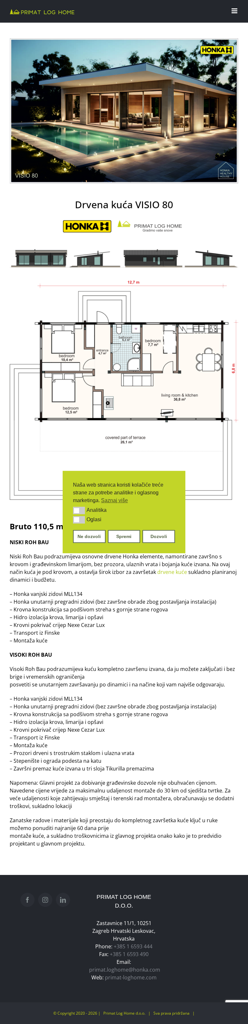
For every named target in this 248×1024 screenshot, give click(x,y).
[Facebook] (27, 900)
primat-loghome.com (131, 977)
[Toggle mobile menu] (235, 10)
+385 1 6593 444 (133, 946)
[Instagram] (45, 900)
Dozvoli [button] (158, 536)
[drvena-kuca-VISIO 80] (124, 110)
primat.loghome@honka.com (124, 969)
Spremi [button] (123, 536)
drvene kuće (172, 572)
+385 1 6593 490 (129, 954)
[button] (79, 510)
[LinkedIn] (63, 900)
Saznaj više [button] (114, 500)
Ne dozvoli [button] (89, 536)
